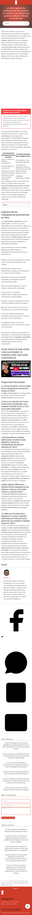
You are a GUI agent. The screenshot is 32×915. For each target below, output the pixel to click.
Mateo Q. (7, 578)
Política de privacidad (7, 913)
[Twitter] (13, 647)
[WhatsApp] (16, 677)
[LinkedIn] (16, 707)
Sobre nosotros (19, 913)
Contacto (27, 913)
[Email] (16, 737)
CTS (11, 902)
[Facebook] (16, 635)
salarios (8, 904)
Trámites (14, 904)
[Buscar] (26, 22)
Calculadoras (5, 902)
